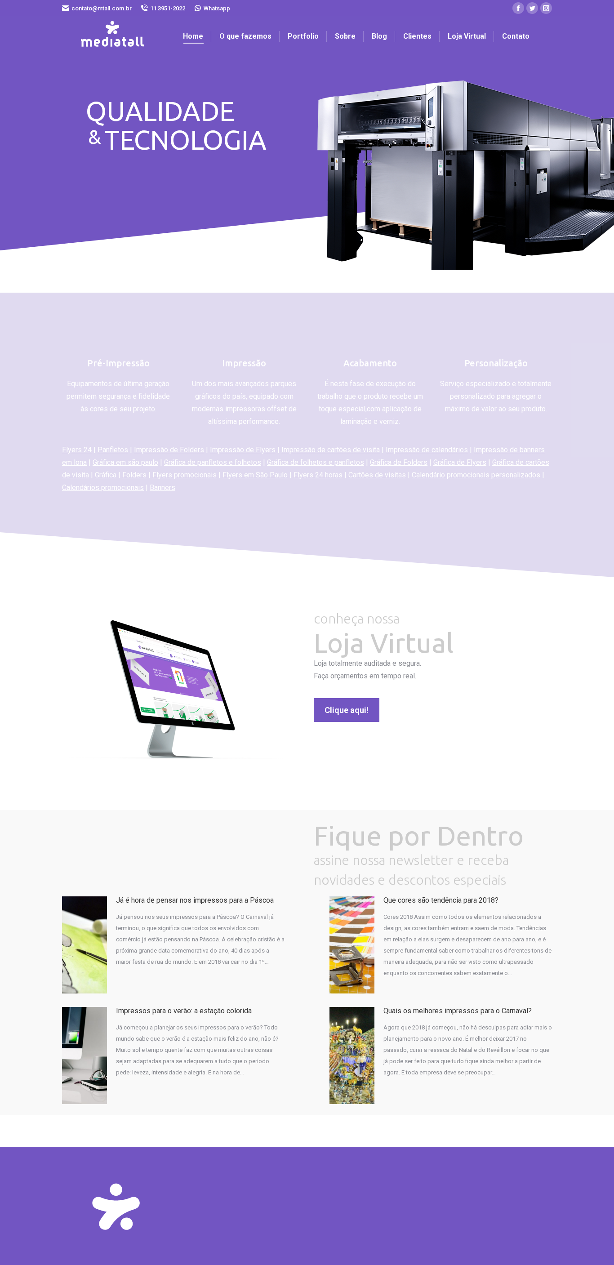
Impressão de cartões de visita (330, 449)
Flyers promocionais (184, 475)
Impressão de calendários (427, 449)
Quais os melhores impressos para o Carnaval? (457, 1011)
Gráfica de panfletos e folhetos (212, 462)
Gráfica (105, 475)
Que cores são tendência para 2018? (440, 900)
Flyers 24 (77, 449)
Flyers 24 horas (318, 475)
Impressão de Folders (169, 449)
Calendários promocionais (103, 487)
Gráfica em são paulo (125, 462)
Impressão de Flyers (243, 449)
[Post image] (84, 944)
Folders (134, 475)
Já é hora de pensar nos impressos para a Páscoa (195, 900)
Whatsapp (217, 8)
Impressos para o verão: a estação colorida (184, 1011)
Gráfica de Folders (398, 462)
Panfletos (113, 449)
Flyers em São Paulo (255, 475)
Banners (162, 487)
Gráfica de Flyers (459, 462)
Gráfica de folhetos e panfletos (315, 462)
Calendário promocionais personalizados (476, 475)
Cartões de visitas (377, 475)
